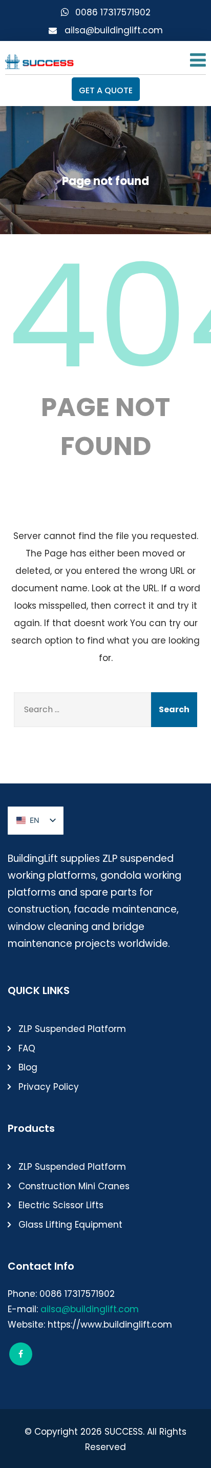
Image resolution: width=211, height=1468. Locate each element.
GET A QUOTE (106, 90)
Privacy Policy (48, 1087)
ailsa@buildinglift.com (114, 30)
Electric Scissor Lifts (60, 1205)
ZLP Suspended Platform (72, 1029)
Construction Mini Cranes (74, 1186)
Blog (27, 1067)
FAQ (26, 1048)
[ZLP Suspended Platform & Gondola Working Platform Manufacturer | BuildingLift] (39, 59)
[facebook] (20, 1354)
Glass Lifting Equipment (70, 1224)
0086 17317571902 (113, 12)
